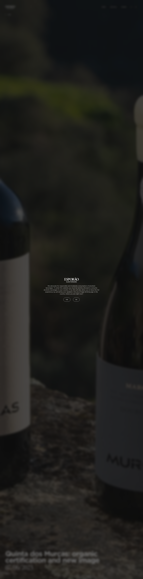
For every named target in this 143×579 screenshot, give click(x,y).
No (76, 299)
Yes (67, 299)
